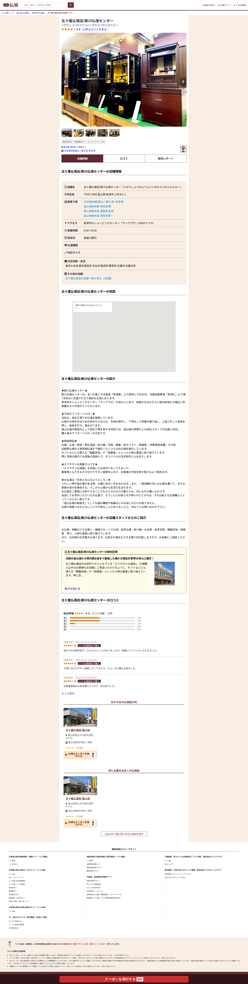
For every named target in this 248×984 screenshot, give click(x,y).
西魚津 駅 (105, 215)
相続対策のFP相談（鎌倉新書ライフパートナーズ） (105, 894)
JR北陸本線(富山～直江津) (76, 150)
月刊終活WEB (13, 928)
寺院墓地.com (13, 894)
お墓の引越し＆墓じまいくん (19, 901)
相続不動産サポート (94, 881)
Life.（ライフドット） (16, 877)
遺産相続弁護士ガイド (94, 867)
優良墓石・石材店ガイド (17, 898)
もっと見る (67, 693)
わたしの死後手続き (94, 887)
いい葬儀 (12, 860)
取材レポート (165, 158)
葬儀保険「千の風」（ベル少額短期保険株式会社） (104, 898)
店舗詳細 (82, 158)
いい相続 (90, 860)
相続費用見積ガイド (94, 864)
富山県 (66, 146)
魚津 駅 (92, 150)
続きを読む (71, 588)
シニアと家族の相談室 (16, 924)
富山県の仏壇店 (23, 13)
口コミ (124, 158)
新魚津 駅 (105, 206)
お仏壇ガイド (224, 5)
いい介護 (168, 860)
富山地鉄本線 (92, 206)
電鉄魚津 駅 (107, 211)
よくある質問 (240, 5)
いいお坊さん (13, 864)
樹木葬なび (13, 887)
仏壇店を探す (209, 5)
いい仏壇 (12, 911)
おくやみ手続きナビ (16, 921)
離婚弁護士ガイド (93, 871)
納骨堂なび (13, 891)
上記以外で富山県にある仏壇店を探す (124, 833)
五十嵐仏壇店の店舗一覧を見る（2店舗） (89, 278)
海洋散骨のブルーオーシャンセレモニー (178, 874)
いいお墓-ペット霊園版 (17, 884)
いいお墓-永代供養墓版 (17, 881)
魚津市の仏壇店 (38, 13)
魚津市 (73, 146)
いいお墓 (12, 874)
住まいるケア (169, 864)
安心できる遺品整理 (94, 884)
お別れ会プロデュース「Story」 (176, 877)
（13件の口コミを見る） (94, 29)
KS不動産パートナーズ (94, 891)
